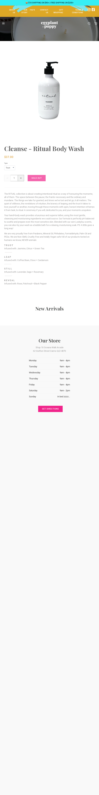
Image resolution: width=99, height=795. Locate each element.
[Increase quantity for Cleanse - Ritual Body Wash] (21, 178)
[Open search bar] (89, 23)
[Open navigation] (3, 23)
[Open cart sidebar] (95, 23)
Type (6, 163)
